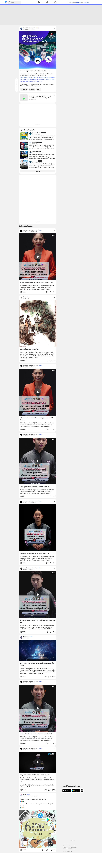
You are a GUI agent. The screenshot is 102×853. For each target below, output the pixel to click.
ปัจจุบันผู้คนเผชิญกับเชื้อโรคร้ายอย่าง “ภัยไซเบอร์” (35, 775)
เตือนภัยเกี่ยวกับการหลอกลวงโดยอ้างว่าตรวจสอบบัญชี (36, 734)
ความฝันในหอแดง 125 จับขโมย (29, 349)
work (38, 89)
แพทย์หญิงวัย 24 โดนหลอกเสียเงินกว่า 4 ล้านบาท (34, 553)
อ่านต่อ (36, 358)
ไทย (71, 851)
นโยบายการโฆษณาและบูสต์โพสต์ (69, 847)
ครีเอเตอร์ (32, 89)
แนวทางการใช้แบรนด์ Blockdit (69, 850)
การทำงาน (24, 89)
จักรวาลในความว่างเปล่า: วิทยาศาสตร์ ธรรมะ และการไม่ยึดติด (37, 664)
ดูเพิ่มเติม (40, 673)
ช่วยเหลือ (68, 846)
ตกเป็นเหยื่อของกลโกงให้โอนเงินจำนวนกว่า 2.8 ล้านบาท (36, 282)
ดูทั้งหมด (37, 171)
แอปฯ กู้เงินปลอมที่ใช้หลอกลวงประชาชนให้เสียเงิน (35, 486)
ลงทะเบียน (86, 2)
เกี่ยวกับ (64, 846)
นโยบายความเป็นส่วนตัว (67, 848)
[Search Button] (10, 2)
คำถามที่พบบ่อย (74, 846)
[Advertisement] (51, 15)
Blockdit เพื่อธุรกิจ (66, 851)
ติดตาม (37, 27)
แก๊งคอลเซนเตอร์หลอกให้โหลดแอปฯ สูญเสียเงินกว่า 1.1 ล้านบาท (36, 419)
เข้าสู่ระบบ (78, 2)
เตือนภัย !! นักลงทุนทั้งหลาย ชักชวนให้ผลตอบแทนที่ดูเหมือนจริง (37, 621)
